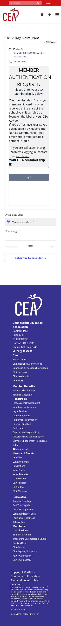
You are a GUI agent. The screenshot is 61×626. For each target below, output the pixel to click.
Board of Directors (22, 534)
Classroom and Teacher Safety (29, 436)
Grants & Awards (21, 415)
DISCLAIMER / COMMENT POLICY (25, 614)
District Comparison (23, 509)
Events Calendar (21, 461)
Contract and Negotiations (26, 432)
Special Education (22, 424)
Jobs (15, 445)
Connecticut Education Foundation (30, 368)
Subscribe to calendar (29, 258)
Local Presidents (21, 530)
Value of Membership (24, 390)
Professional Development (26, 403)
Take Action (19, 522)
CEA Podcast (19, 483)
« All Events (50, 42)
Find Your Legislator (23, 505)
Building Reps (20, 543)
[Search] (38, 3)
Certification (19, 428)
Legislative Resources (24, 518)
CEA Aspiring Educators (25, 551)
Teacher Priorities (22, 501)
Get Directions (19, 56)
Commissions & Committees (27, 363)
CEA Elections (20, 372)
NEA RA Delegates (22, 555)
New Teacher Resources (25, 407)
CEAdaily (17, 457)
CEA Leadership (21, 376)
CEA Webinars (20, 491)
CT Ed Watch (19, 478)
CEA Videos (19, 487)
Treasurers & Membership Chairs (29, 539)
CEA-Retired (19, 547)
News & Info (19, 470)
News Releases (20, 474)
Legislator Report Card (24, 513)
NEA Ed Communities (23, 132)
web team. (22, 156)
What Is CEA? (19, 359)
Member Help (22, 449)
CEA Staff (18, 380)
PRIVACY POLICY (18, 610)
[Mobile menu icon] (57, 14)
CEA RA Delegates (22, 560)
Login (48, 3)
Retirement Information (25, 420)
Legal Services (20, 411)
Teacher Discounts (22, 394)
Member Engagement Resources (30, 441)
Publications (19, 466)
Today (30, 246)
